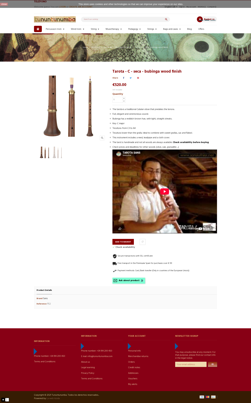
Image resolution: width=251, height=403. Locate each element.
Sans (45, 298)
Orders (131, 362)
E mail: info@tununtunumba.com (96, 356)
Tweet (131, 78)
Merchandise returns (138, 356)
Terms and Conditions (44, 362)
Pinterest (138, 78)
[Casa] (38, 29)
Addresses (133, 373)
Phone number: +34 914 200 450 (49, 356)
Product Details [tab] (44, 290)
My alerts (132, 384)
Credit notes (134, 367)
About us (85, 362)
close (4, 4)
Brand (39, 298)
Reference (42, 303)
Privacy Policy (87, 373)
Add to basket (123, 242)
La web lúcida (53, 398)
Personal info (134, 351)
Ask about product (129, 280)
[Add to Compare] (143, 242)
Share (123, 78)
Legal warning (88, 367)
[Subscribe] (212, 364)
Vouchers (132, 379)
